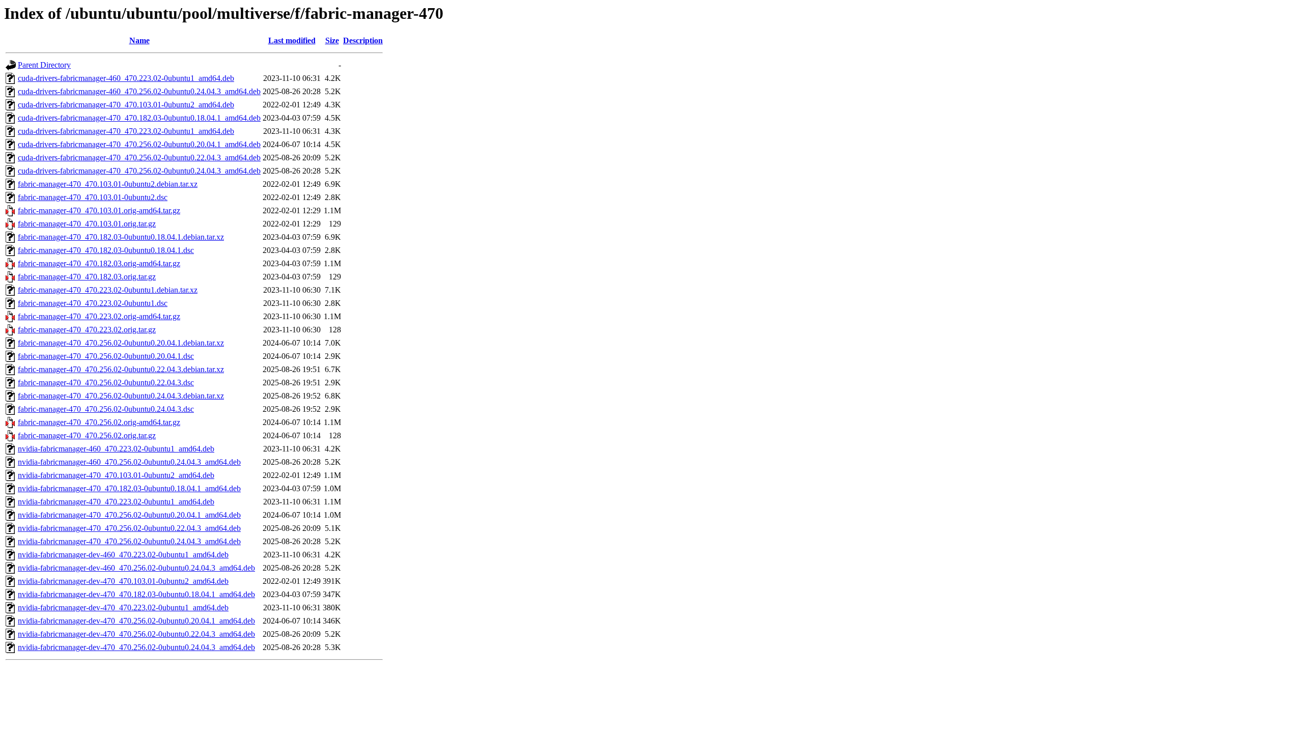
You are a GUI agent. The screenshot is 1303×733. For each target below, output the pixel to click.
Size (332, 40)
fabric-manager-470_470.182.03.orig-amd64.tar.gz (99, 263)
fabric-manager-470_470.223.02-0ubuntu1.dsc (92, 303)
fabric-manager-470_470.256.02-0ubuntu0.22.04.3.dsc (106, 382)
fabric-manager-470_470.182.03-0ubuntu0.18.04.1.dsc (106, 250)
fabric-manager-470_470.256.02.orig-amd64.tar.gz (99, 422)
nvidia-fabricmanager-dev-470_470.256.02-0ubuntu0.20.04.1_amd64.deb (136, 620)
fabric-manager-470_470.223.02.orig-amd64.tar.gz (99, 316)
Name (139, 40)
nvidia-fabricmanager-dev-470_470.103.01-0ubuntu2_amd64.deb (123, 581)
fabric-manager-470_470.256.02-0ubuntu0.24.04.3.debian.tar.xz (121, 395)
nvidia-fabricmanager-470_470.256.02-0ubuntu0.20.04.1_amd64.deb (129, 515)
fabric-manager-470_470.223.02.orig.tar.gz (87, 329)
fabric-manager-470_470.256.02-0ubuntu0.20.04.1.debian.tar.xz (121, 343)
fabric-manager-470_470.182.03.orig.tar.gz (87, 276)
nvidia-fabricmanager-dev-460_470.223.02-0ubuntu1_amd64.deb (123, 554)
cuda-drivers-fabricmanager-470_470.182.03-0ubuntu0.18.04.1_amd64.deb (139, 118)
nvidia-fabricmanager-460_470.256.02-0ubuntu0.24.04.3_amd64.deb (129, 462)
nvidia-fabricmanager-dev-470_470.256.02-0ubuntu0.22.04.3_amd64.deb (136, 634)
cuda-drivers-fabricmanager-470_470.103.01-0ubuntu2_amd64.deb (126, 104)
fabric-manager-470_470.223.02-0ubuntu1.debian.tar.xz (107, 290)
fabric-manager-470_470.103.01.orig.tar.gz (87, 223)
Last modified (292, 40)
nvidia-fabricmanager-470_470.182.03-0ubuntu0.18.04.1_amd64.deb (129, 488)
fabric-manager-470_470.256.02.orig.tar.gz (87, 435)
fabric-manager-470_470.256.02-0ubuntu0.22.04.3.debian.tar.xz (121, 369)
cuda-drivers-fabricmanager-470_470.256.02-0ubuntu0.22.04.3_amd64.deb (139, 157)
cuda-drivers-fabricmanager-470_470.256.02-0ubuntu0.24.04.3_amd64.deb (139, 170)
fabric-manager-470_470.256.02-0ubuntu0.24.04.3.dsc (106, 409)
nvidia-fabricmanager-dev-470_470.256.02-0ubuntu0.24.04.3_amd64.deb (136, 647)
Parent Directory (44, 65)
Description (363, 40)
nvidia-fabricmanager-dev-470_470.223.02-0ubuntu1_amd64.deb (123, 607)
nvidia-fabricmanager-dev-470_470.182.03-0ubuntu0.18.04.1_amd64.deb (136, 594)
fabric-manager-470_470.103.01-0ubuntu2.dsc (92, 197)
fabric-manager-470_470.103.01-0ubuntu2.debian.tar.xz (107, 184)
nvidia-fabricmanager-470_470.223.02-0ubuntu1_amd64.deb (116, 501)
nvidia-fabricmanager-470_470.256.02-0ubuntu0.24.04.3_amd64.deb (129, 541)
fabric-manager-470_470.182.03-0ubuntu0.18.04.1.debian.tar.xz (121, 237)
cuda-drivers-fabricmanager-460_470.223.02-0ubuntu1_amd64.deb (126, 78)
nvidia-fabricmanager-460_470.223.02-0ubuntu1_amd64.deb (116, 448)
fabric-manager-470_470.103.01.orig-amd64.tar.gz (99, 210)
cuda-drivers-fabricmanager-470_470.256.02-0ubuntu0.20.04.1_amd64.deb (139, 144)
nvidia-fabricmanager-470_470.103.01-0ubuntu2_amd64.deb (116, 475)
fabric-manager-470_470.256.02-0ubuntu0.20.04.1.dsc (106, 356)
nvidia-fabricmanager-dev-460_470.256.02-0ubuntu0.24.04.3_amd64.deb (136, 567)
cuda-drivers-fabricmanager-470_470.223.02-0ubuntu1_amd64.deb (126, 131)
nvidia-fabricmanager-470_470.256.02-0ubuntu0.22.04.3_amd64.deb (129, 528)
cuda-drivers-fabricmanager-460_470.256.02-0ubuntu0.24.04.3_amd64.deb (139, 91)
